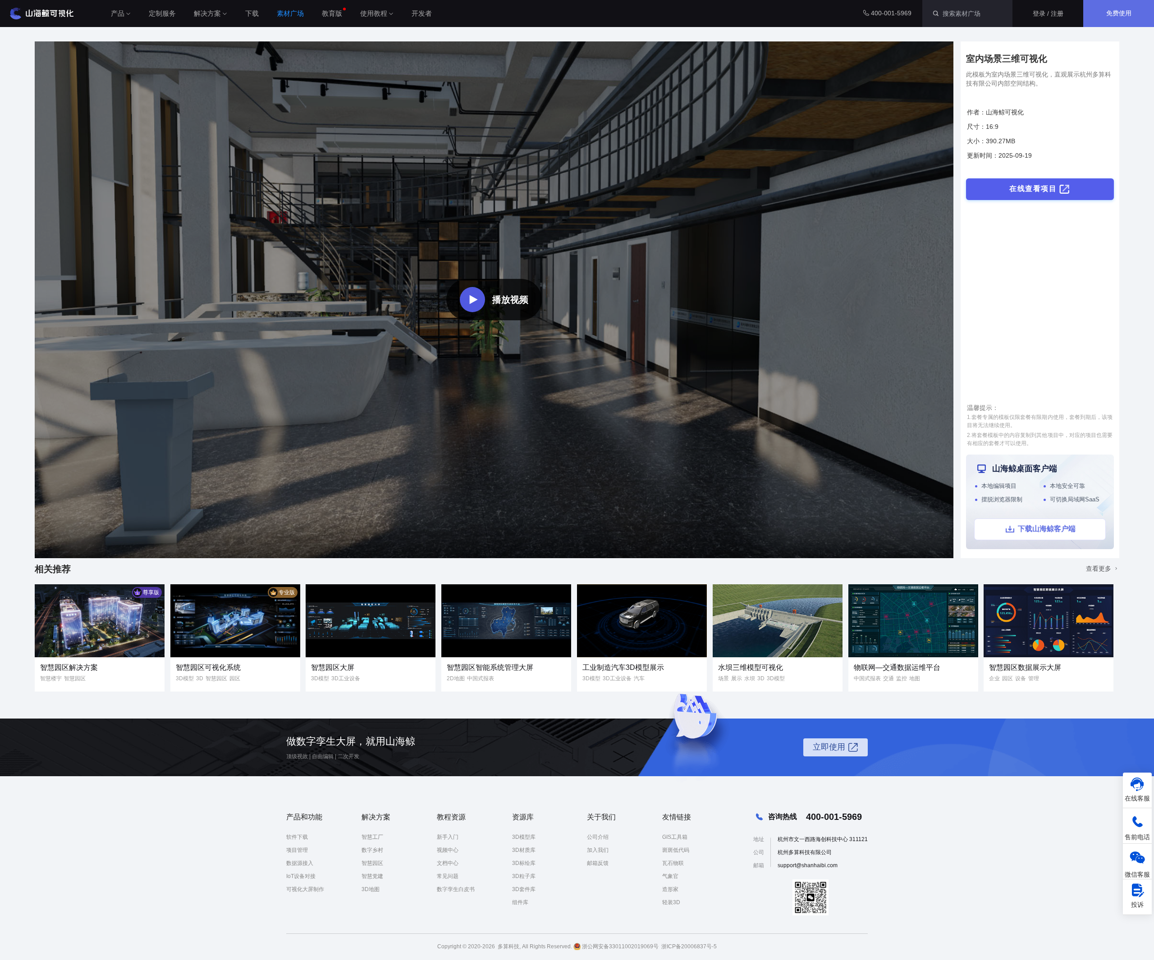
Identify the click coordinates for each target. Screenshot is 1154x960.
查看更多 (1099, 568)
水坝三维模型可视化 (750, 667)
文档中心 (447, 863)
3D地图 (371, 889)
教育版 (332, 13)
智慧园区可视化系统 (208, 667)
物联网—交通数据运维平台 (897, 667)
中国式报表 (480, 678)
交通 (888, 678)
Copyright (449, 946)
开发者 (422, 13)
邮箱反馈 (598, 863)
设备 (1020, 678)
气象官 (670, 876)
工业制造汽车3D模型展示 (623, 667)
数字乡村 (372, 850)
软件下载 (297, 837)
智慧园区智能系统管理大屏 (490, 667)
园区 (234, 678)
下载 (252, 13)
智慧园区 (75, 678)
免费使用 (1118, 13)
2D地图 (456, 678)
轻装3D (671, 902)
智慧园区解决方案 (69, 667)
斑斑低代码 (675, 850)
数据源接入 (299, 863)
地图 (914, 678)
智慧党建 (372, 876)
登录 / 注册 (1048, 13)
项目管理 (297, 850)
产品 (117, 13)
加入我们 (598, 850)
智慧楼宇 (51, 678)
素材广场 (290, 13)
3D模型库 (524, 837)
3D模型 (185, 678)
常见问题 (447, 876)
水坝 (749, 678)
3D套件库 (524, 889)
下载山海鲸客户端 (1047, 528)
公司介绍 (598, 837)
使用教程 (373, 13)
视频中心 (447, 850)
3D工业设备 (345, 678)
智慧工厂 (372, 837)
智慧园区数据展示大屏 (1025, 667)
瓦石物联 (673, 863)
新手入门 (447, 837)
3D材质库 (524, 850)
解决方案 (207, 13)
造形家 (670, 889)
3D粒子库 (524, 876)
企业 (994, 678)
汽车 (639, 678)
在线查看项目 (1033, 188)
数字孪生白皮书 (456, 889)
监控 (901, 678)
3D (199, 678)
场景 (723, 678)
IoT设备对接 (301, 876)
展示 (736, 678)
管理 (1033, 678)
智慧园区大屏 (332, 667)
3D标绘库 (524, 863)
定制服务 (162, 13)
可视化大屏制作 (305, 889)
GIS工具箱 (674, 837)
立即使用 (829, 746)
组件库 (520, 902)
